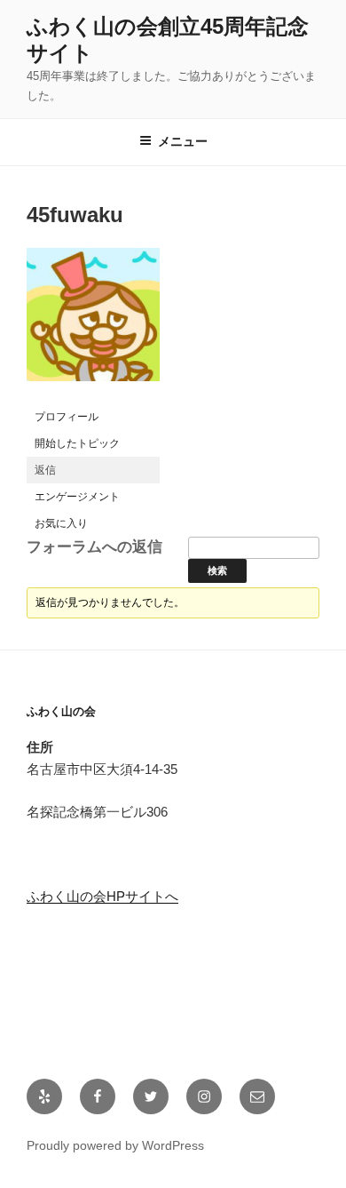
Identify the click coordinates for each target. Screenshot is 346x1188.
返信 (45, 470)
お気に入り (61, 523)
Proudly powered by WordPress (115, 1145)
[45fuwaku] (93, 395)
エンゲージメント (77, 496)
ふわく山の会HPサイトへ (102, 896)
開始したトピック (77, 443)
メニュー (183, 141)
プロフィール (66, 417)
